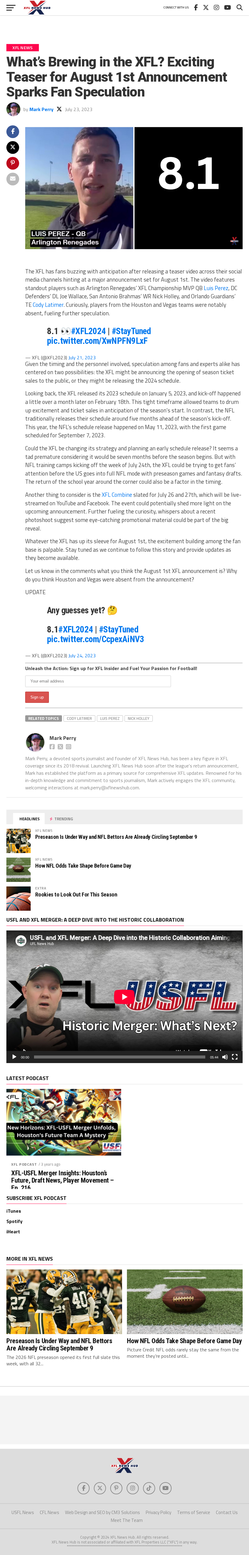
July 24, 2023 (82, 655)
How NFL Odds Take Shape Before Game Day (83, 865)
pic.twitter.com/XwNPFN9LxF (97, 341)
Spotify (14, 1221)
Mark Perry (41, 109)
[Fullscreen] (235, 1057)
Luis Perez (216, 288)
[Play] (14, 1057)
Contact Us (227, 1512)
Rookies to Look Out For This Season (76, 894)
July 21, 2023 (82, 357)
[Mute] (225, 1057)
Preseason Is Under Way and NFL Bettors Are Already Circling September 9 (116, 837)
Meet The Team (127, 1520)
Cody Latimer (48, 304)
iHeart (13, 1231)
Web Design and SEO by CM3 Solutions (102, 1512)
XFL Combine (117, 494)
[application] (124, 996)
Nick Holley (138, 718)
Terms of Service (193, 1512)
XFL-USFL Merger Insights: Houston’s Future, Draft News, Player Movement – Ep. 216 (62, 1180)
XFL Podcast (24, 1164)
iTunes (13, 1211)
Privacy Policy (158, 1512)
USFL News (23, 1512)
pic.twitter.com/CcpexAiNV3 (95, 639)
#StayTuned (131, 331)
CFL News (49, 1512)
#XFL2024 (88, 331)
